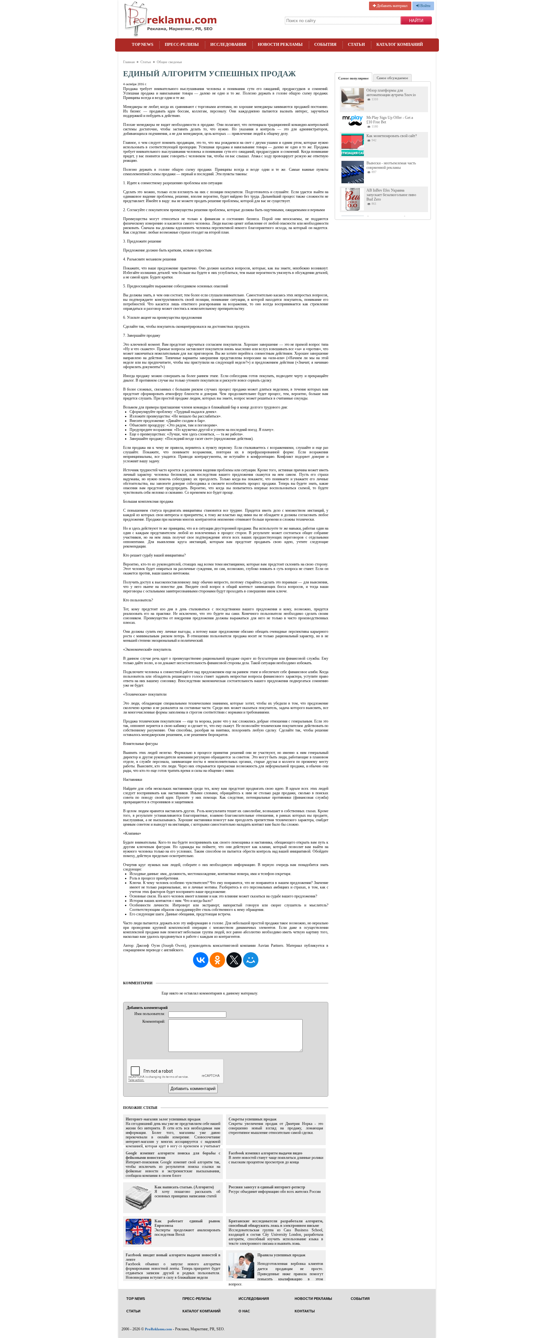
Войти (424, 6)
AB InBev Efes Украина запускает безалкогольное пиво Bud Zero (391, 195)
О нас (244, 1311)
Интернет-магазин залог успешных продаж (163, 1119)
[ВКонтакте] (200, 960)
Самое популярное (353, 78)
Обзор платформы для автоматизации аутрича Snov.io (391, 92)
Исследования (228, 44)
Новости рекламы (280, 44)
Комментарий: (153, 1021)
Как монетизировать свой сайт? (391, 136)
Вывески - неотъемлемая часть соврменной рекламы (391, 165)
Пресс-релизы (182, 44)
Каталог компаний (399, 44)
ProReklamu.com (158, 1329)
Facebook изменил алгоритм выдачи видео (265, 1153)
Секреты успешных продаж (253, 1119)
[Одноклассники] (217, 960)
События (325, 44)
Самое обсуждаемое (392, 78)
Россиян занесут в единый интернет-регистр (267, 1187)
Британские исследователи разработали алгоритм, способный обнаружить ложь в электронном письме (276, 1223)
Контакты (305, 1311)
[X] (234, 960)
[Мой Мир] (250, 960)
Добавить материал (391, 6)
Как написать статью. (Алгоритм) (184, 1187)
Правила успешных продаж (281, 1255)
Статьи (356, 44)
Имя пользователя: (149, 1014)
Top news (142, 44)
